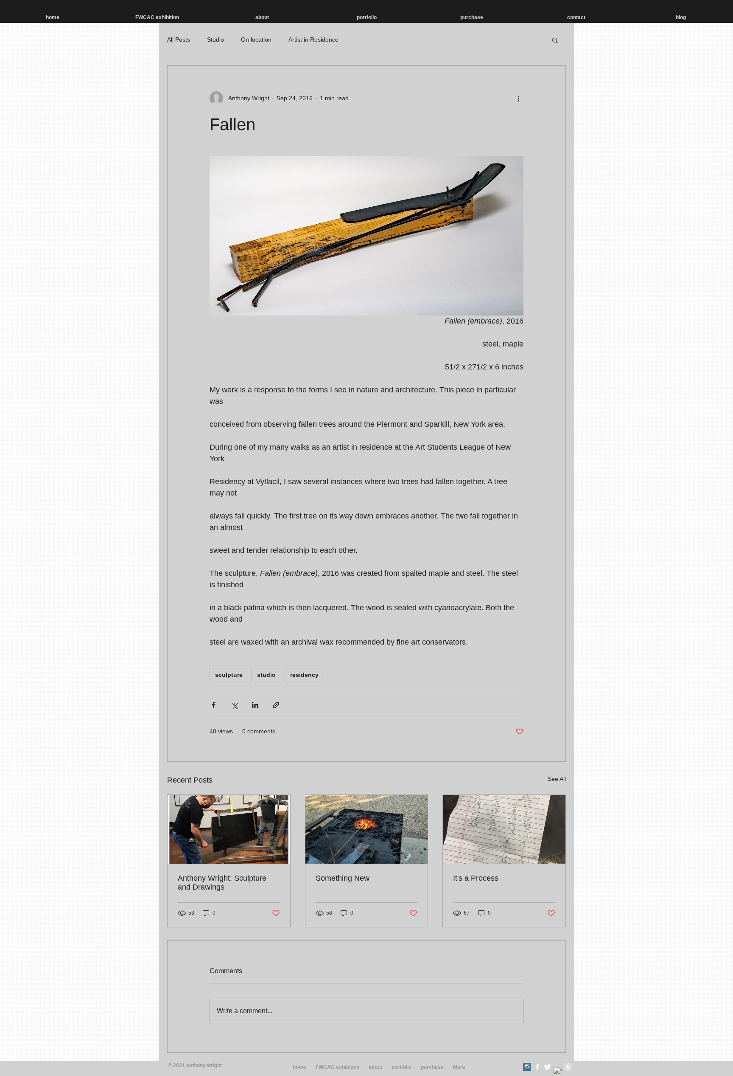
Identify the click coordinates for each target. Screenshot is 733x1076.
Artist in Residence (313, 39)
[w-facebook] (537, 1067)
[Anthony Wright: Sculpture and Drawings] (229, 829)
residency (304, 674)
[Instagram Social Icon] (527, 1067)
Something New (342, 878)
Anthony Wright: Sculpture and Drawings (222, 882)
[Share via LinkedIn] (255, 705)
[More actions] (518, 98)
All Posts (178, 39)
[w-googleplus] (558, 1071)
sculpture (229, 674)
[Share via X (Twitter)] (234, 705)
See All (557, 778)
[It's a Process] (504, 829)
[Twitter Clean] (547, 1067)
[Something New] (366, 829)
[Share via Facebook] (214, 705)
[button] (555, 40)
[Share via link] (276, 705)
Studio (215, 39)
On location (256, 39)
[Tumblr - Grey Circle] (568, 1067)
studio (266, 674)
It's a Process (475, 878)
